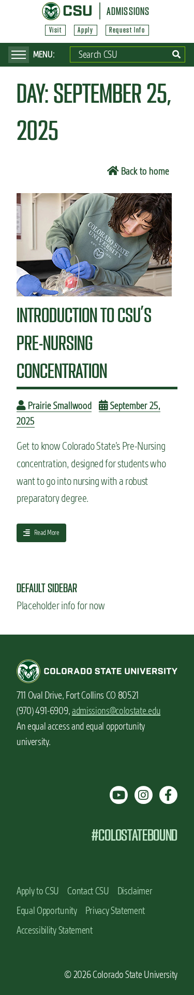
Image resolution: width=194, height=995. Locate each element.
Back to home (144, 171)
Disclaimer (135, 891)
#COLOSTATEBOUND (134, 835)
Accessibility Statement (55, 930)
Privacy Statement (115, 911)
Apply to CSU (38, 891)
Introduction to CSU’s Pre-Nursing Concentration (84, 343)
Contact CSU (88, 891)
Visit (55, 30)
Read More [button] (41, 535)
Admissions (128, 11)
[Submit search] (177, 54)
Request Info (127, 30)
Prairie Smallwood (59, 406)
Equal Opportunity (47, 911)
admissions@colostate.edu (116, 711)
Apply (85, 30)
